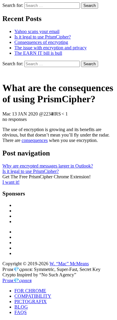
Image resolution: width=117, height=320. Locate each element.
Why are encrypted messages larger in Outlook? (47, 165)
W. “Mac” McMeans (69, 263)
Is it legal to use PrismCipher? (42, 36)
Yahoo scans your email (36, 31)
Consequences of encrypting (41, 42)
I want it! (11, 182)
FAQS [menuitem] (20, 312)
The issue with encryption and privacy (50, 47)
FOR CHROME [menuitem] (30, 290)
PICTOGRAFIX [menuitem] (30, 301)
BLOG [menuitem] (21, 306)
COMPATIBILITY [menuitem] (32, 296)
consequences (35, 140)
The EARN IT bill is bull (38, 53)
